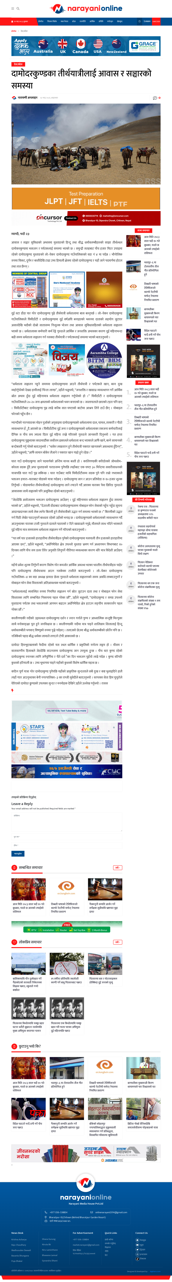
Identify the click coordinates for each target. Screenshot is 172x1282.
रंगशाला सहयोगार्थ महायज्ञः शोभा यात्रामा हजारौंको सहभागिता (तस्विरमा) (148, 532)
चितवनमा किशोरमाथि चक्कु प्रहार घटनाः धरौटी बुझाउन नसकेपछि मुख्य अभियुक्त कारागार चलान (28, 1027)
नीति (106, 1251)
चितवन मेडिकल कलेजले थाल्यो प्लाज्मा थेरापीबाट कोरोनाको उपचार (148, 568)
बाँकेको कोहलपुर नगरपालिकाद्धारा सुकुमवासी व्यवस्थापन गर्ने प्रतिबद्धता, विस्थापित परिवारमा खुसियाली (103, 1129)
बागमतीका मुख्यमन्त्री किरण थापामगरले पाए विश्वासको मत (152, 315)
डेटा (106, 1255)
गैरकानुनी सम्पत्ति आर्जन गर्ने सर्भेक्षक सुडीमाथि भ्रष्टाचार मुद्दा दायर (103, 908)
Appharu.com (155, 1271)
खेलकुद (119, 21)
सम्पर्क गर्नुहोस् (110, 1243)
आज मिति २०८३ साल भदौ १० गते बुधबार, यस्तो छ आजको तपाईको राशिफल (28, 908)
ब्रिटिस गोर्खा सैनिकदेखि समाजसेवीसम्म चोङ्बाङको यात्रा (143, 1126)
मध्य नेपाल (64, 21)
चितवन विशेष (52, 21)
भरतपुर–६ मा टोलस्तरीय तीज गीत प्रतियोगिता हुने (151, 268)
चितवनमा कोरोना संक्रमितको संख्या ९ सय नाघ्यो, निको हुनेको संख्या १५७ (149, 603)
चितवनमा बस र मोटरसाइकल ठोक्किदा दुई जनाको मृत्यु (103, 980)
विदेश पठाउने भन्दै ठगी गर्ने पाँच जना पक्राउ (152, 335)
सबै (117, 868)
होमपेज (40, 21)
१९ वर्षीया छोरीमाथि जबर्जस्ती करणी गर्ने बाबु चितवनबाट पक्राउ (66, 980)
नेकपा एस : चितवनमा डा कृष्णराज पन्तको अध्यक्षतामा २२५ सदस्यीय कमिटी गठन (148, 512)
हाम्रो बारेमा (109, 1239)
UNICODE (156, 21)
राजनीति (83, 21)
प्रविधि (101, 21)
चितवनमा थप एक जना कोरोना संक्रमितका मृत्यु (149, 585)
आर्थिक (92, 21)
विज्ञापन (108, 1247)
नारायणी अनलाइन (27, 98)
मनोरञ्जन (110, 21)
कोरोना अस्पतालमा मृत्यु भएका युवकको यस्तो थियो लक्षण (149, 550)
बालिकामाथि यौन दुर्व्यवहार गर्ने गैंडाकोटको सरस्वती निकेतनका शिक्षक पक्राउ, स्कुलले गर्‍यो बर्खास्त (27, 984)
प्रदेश (74, 21)
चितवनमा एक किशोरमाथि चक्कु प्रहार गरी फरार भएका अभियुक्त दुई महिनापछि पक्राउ (66, 1027)
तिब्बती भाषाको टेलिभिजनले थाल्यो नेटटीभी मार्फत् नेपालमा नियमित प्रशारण (65, 908)
